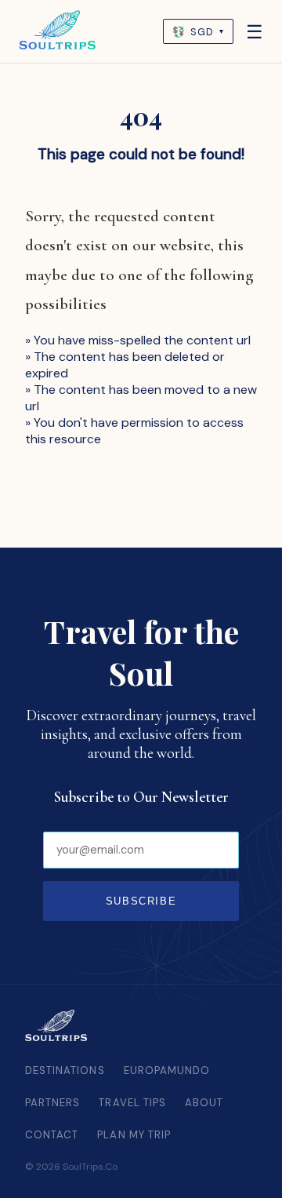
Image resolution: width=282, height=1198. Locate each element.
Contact (51, 1135)
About (204, 1102)
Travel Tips (132, 1102)
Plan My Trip (134, 1135)
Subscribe (141, 901)
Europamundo (167, 1070)
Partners (52, 1102)
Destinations (65, 1070)
